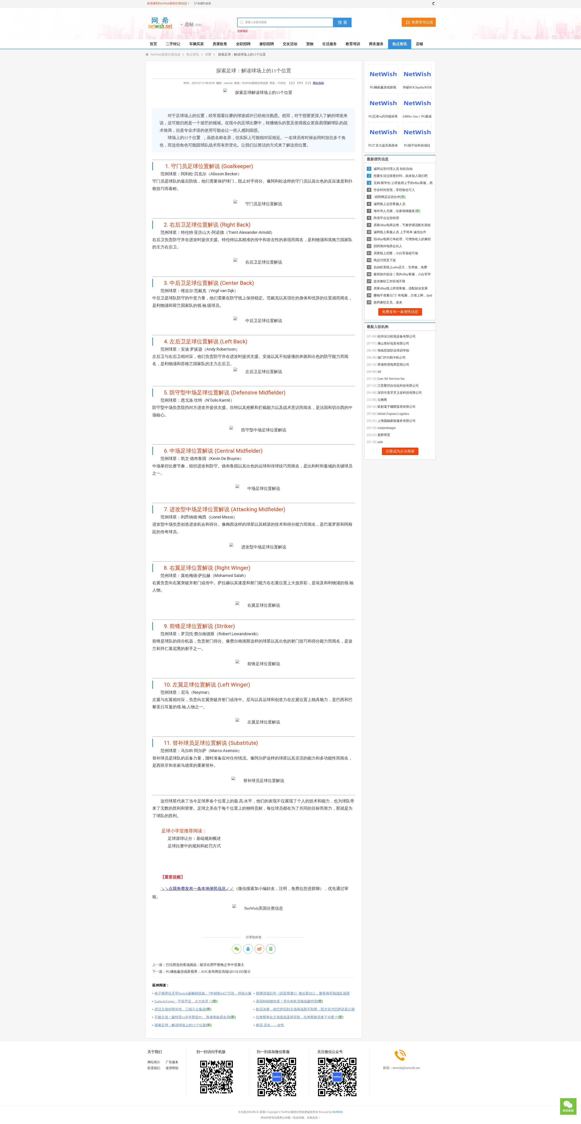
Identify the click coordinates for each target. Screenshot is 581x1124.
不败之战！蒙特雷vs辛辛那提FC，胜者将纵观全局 (192, 1017)
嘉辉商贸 (383, 435)
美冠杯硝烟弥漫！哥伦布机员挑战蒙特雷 (286, 1001)
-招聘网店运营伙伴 (387, 197)
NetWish (337, 1112)
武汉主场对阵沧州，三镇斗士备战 (180, 1009)
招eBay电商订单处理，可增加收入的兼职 (402, 239)
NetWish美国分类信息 (165, 54)
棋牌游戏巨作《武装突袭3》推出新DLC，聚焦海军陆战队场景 (303, 993)
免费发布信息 (422, 22)
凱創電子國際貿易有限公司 (396, 406)
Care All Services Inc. (391, 378)
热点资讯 (192, 54)
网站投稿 (318, 83)
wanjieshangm (386, 428)
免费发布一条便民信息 (400, 312)
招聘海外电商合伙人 (388, 246)
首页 (153, 44)
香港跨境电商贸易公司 (393, 364)
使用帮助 (172, 1068)
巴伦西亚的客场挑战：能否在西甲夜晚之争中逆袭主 (205, 965)
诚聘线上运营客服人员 (389, 204)
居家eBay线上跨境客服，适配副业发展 (401, 288)
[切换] (198, 25)
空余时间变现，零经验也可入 (394, 190)
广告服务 (172, 1062)
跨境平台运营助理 (386, 218)
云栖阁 (382, 399)
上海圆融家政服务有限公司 (396, 421)
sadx (380, 442)
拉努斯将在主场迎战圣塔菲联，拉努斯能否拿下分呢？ (297, 1017)
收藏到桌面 (204, 3)
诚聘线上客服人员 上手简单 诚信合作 (400, 232)
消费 (208, 54)
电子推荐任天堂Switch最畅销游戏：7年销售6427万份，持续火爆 (203, 993)
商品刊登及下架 (385, 260)
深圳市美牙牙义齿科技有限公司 (399, 392)
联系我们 (154, 1068)
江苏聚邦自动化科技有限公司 (398, 385)
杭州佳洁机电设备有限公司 (396, 336)
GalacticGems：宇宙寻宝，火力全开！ (183, 1001)
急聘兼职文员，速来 (388, 302)
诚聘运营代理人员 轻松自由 (393, 169)
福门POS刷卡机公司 (391, 357)
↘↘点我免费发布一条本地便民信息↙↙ (197, 888)
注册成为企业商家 (400, 451)
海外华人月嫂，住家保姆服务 (394, 211)
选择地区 (242, 31)
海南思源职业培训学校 (393, 350)
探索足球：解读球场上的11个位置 (180, 1025)
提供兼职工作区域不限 (389, 281)
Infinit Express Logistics (393, 413)
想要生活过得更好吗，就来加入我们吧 (401, 176)
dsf (379, 371)
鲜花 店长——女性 (270, 1025)
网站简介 (154, 1062)
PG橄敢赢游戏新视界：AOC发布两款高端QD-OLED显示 (208, 971)
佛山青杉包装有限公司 (393, 343)
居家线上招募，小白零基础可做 (396, 253)
